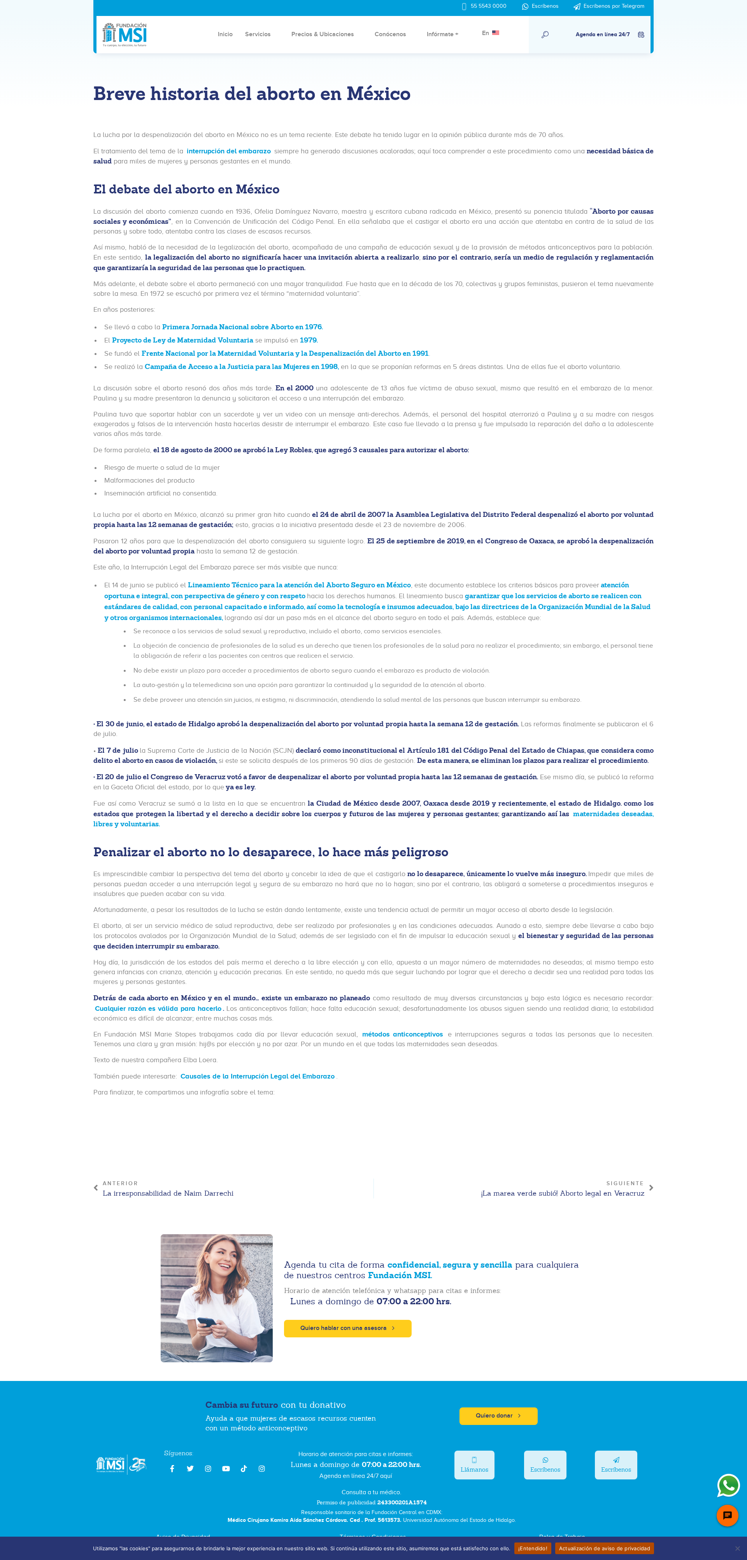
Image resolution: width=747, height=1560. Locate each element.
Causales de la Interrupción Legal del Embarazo (258, 1076)
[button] (545, 34)
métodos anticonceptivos (402, 1034)
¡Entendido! (532, 1548)
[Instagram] (208, 1468)
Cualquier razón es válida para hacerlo (158, 1008)
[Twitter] (190, 1468)
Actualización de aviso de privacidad (604, 1548)
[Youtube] (226, 1468)
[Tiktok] (244, 1468)
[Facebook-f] (172, 1468)
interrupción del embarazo (229, 151)
